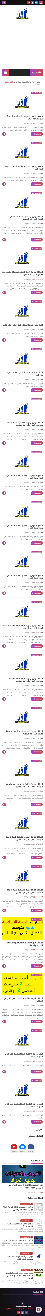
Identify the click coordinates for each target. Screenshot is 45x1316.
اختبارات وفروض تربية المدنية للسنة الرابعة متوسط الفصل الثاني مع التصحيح (26, 680)
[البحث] (4, 2)
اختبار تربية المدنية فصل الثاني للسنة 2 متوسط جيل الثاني (24, 373)
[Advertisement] (22, 44)
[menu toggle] (41, 2)
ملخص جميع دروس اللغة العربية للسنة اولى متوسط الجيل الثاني (18, 1208)
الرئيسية (35, 72)
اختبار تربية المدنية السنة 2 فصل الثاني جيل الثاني (23, 325)
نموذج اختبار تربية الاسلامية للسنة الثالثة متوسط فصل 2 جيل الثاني (23, 476)
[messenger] (36, 2)
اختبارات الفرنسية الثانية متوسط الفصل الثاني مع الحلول (23, 999)
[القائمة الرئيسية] (5, 72)
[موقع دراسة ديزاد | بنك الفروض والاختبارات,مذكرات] (22, 13)
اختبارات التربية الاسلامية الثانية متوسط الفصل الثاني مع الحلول (24, 944)
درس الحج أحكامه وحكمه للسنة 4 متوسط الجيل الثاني (20, 1258)
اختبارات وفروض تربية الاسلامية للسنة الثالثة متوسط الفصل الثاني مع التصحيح (25, 424)
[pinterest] (28, 2)
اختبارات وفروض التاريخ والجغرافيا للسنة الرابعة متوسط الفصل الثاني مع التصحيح (24, 785)
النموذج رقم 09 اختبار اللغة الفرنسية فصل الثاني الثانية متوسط (23, 1105)
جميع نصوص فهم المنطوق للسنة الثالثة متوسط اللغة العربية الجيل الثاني (19, 1275)
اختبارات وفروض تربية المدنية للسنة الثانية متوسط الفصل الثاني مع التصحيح (22, 273)
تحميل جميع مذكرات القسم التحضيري (18, 1240)
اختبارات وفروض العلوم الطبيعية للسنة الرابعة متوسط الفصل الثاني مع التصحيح (24, 838)
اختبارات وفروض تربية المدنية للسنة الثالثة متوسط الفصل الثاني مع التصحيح (22, 627)
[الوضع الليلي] (39, 1310)
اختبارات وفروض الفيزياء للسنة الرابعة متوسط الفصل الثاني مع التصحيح (24, 732)
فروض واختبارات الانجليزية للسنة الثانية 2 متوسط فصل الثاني (23, 167)
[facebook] (32, 2)
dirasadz (38, 1192)
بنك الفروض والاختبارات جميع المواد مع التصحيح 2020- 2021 (26, 1186)
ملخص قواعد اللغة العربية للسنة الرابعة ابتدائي (20, 1225)
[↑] (22, 1303)
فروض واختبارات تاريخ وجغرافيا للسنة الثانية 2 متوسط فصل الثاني (25, 117)
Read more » (36, 133)
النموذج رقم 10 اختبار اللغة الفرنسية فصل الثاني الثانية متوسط (23, 1055)
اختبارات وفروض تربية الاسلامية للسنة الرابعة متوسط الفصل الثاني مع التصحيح (25, 891)
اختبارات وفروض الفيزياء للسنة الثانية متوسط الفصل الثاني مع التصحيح (25, 218)
